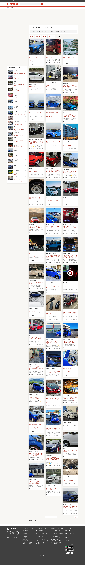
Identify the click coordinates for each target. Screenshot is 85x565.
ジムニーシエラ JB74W (51, 253)
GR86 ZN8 (65, 83)
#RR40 (32, 58)
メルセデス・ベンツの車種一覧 (28, 542)
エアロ (44, 36)
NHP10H (18, 96)
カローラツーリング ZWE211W (52, 485)
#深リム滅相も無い (55, 488)
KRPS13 (15, 84)
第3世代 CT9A (16, 102)
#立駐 (67, 480)
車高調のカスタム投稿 (55, 534)
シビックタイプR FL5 (50, 139)
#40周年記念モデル (38, 58)
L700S (21, 90)
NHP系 (22, 96)
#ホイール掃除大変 (70, 199)
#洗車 (57, 200)
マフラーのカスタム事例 (55, 537)
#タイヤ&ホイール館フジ (34, 337)
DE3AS (15, 78)
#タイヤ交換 (31, 226)
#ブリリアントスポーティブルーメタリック (36, 255)
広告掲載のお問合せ (69, 541)
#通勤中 (66, 228)
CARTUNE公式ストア (69, 533)
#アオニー (56, 255)
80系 (22, 179)
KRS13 (19, 84)
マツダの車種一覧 (25, 534)
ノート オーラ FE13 (67, 282)
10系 (14, 135)
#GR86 (64, 86)
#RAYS (30, 282)
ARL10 (15, 129)
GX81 (25, 73)
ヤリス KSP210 (32, 224)
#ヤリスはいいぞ (39, 227)
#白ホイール (38, 309)
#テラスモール (72, 508)
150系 (18, 124)
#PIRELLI (65, 172)
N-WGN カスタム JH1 (67, 141)
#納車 (64, 424)
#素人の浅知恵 (35, 142)
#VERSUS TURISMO (37, 282)
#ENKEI (65, 171)
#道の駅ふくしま (69, 87)
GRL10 (22, 129)
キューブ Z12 (49, 197)
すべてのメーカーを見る (26, 543)
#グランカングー (32, 197)
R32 (14, 146)
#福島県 (69, 145)
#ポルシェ (71, 480)
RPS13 (22, 84)
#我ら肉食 (37, 483)
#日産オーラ (65, 283)
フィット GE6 (66, 395)
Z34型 (21, 114)
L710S (15, 91)
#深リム (49, 488)
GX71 (15, 73)
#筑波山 (37, 398)
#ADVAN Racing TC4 (71, 285)
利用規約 (67, 537)
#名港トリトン (49, 141)
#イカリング (54, 372)
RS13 (15, 85)
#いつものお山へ (71, 115)
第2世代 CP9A (22, 102)
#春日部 (33, 427)
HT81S (15, 173)
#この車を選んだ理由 (50, 283)
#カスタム (65, 312)
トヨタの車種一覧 (25, 530)
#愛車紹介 (56, 199)
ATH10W (23, 135)
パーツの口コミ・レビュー (65, 3)
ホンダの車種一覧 (25, 533)
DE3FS (18, 78)
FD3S (15, 140)
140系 (15, 124)
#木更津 (30, 112)
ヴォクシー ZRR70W (67, 422)
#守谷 (51, 342)
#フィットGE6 (71, 397)
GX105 (21, 73)
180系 (24, 124)
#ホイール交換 (55, 141)
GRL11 (15, 130)
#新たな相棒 (31, 198)
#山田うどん (31, 253)
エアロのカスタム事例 (55, 539)
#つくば (33, 398)
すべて (31, 36)
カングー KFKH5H (33, 195)
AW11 (21, 151)
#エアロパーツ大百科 (67, 255)
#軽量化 (69, 312)
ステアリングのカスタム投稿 (56, 542)
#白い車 (69, 58)
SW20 (15, 151)
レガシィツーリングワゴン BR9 (35, 139)
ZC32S (22, 173)
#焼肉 (33, 483)
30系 (20, 135)
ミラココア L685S (33, 280)
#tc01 (68, 398)
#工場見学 (73, 342)
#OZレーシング (32, 57)
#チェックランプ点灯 (50, 399)
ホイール (38, 36)
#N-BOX (75, 371)
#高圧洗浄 (56, 228)
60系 (20, 179)
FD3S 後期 (16, 141)
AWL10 (18, 129)
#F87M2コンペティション (68, 114)
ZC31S (18, 173)
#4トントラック (55, 115)
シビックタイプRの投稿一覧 (41, 533)
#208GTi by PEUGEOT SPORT (52, 458)
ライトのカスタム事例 (55, 536)
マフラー (51, 36)
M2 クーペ (65, 112)
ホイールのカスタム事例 (55, 530)
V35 (21, 146)
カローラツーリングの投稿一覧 (42, 540)
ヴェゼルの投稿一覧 (40, 542)
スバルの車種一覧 (25, 536)
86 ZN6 (64, 197)
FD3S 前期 (19, 140)
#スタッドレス (38, 311)
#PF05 (68, 171)
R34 (19, 146)
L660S (18, 90)
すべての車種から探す (22, 181)
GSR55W (15, 163)
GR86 (30, 168)
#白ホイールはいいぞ (38, 115)
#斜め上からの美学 (67, 57)
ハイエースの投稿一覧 (40, 537)
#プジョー (48, 457)
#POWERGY (70, 172)
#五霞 (69, 342)
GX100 (18, 73)
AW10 (18, 151)
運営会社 (67, 540)
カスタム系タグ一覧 (55, 543)
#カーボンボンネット (50, 487)
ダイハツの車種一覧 (25, 539)
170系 (21, 124)
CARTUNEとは (68, 530)
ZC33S (15, 174)
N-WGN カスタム (49, 168)
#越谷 (38, 256)
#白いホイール (32, 60)
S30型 (24, 114)
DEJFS (15, 79)
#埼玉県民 (34, 256)
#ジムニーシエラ (49, 255)
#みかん (37, 427)
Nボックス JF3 (66, 448)
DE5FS (22, 78)
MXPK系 (15, 97)
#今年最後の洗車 (69, 371)
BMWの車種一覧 (25, 540)
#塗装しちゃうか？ (71, 116)
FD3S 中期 (23, 140)
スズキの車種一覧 (25, 537)
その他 (58, 37)
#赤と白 (30, 339)
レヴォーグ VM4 (32, 84)
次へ (76, 517)
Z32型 (15, 114)
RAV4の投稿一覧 (39, 530)
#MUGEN (68, 257)
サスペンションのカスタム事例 (57, 533)
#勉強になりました (36, 143)
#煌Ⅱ (74, 424)
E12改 (19, 119)
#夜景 (50, 372)
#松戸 (67, 508)
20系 (17, 135)
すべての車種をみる (40, 543)
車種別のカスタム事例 (55, 3)
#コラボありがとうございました (69, 85)
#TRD (36, 226)
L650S (15, 90)
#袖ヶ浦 (34, 112)
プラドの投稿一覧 (39, 536)
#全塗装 (56, 171)
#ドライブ (73, 57)
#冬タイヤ (33, 311)
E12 (16, 119)
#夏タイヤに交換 (32, 170)
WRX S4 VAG (66, 169)
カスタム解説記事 (74, 3)
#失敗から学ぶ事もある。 (34, 141)
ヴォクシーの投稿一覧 (40, 539)
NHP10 (15, 96)
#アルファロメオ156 (50, 398)
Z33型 (18, 114)
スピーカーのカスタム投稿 (56, 540)
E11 (14, 119)
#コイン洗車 (51, 228)
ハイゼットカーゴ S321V (51, 82)
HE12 (22, 119)
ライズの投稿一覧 (39, 534)
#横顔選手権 (34, 455)
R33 (17, 146)
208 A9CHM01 (49, 455)
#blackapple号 (54, 457)
